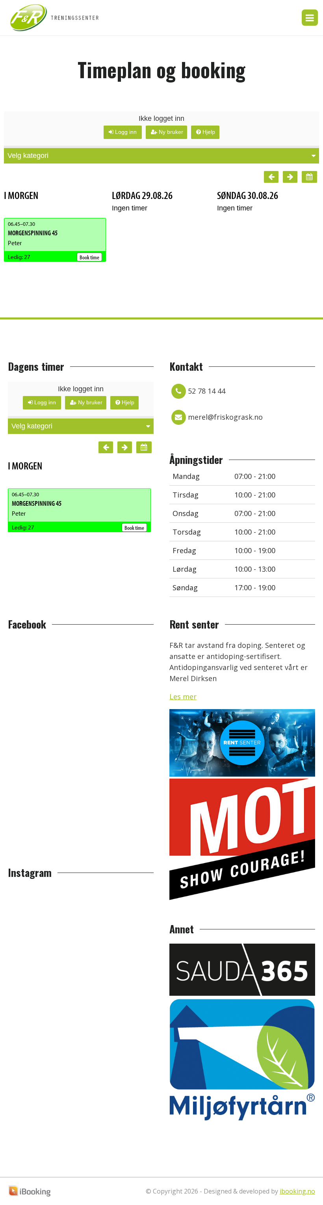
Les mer (183, 696)
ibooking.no (297, 1191)
